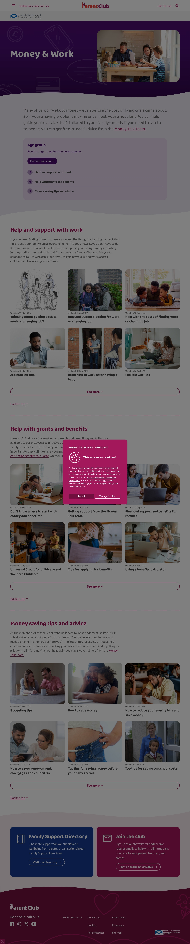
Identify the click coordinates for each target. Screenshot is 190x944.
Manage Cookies (107, 496)
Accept (81, 496)
